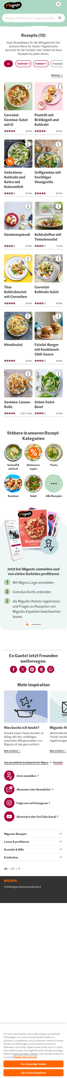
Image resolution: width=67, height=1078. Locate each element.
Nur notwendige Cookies (33, 1064)
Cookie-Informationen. (25, 1057)
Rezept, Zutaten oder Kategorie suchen (33, 18)
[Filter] (8, 63)
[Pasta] (54, 456)
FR (12, 868)
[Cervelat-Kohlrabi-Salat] (49, 281)
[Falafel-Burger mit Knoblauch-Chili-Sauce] (49, 339)
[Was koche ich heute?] (26, 722)
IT (19, 868)
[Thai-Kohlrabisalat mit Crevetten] (18, 281)
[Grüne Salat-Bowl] (49, 394)
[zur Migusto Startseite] (13, 3)
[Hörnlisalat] (18, 339)
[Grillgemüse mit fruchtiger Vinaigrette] (49, 169)
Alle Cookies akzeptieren (33, 1072)
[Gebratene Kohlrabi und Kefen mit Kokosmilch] (18, 169)
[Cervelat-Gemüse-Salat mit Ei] (18, 109)
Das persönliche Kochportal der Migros (26, 762)
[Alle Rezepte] (54, 486)
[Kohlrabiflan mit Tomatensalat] (49, 226)
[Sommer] (13, 486)
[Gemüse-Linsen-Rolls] (18, 394)
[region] (33, 1051)
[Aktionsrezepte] (33, 456)
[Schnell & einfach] (13, 456)
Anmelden (36, 624)
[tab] (33, 834)
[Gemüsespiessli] (18, 226)
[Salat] (33, 486)
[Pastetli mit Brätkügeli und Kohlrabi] (49, 109)
